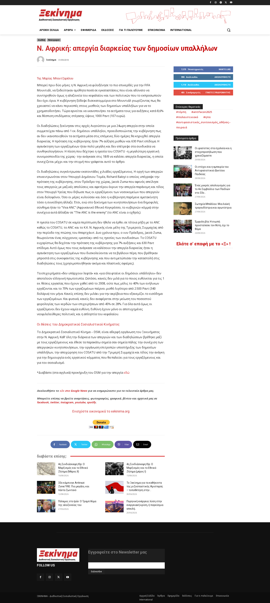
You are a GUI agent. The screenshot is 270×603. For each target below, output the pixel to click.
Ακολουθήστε (223, 77)
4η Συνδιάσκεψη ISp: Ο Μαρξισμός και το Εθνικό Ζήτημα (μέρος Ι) (141, 468)
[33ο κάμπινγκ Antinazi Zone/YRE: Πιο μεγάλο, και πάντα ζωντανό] (46, 487)
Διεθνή (41, 40)
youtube (80, 402)
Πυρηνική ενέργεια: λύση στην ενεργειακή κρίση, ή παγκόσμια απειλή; (145, 505)
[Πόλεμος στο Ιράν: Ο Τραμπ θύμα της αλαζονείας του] (46, 505)
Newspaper (54, 40)
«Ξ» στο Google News (73, 390)
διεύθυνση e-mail (98, 560)
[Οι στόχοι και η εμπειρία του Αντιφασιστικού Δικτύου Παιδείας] (183, 171)
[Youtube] (231, 3)
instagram (66, 402)
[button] (228, 30)
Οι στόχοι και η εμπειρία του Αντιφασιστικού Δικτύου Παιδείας (212, 170)
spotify (91, 402)
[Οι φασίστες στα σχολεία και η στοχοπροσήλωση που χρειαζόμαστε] (183, 152)
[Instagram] (216, 3)
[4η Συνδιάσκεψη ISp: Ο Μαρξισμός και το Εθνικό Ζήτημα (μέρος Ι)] (114, 468)
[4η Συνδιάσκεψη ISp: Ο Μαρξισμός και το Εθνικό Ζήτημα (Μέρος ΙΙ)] (46, 468)
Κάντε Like (225, 69)
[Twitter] (226, 3)
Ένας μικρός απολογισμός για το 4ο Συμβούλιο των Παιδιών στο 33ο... (212, 189)
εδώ (126, 373)
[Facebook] (210, 3)
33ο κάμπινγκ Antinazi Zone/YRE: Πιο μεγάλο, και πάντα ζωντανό (73, 486)
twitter (54, 402)
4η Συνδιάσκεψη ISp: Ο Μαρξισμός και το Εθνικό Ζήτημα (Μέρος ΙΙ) (73, 468)
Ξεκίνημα (51, 59)
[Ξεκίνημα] (41, 59)
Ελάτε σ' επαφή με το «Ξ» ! (203, 243)
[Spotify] (221, 3)
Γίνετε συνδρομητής (218, 92)
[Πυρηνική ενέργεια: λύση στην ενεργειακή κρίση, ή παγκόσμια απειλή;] (114, 505)
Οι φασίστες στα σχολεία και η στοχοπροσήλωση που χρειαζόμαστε (213, 152)
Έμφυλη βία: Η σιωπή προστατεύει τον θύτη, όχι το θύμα (212, 225)
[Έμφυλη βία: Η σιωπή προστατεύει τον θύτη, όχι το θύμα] (183, 226)
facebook (43, 402)
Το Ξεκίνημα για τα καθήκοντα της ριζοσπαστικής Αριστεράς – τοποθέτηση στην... (145, 486)
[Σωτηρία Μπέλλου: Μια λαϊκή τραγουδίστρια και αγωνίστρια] (183, 208)
